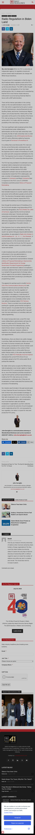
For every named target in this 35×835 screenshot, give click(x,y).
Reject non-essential (17, 823)
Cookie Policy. (8, 812)
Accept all (17, 818)
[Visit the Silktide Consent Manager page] (29, 829)
